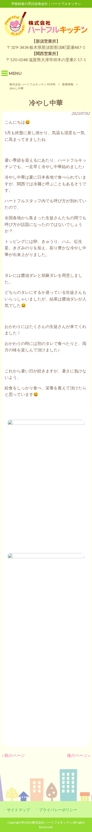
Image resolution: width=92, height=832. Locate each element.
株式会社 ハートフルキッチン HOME (32, 84)
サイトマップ (18, 809)
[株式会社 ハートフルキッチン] (46, 34)
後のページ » (78, 755)
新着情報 (67, 84)
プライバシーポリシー (58, 809)
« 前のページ (13, 755)
